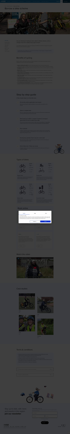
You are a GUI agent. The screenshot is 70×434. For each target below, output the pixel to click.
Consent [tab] (24, 213)
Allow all (45, 221)
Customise (34, 221)
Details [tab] (35, 213)
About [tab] (46, 213)
